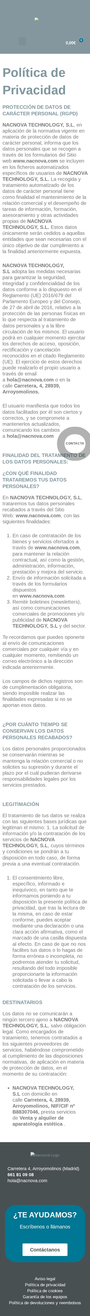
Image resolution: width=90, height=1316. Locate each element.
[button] (22, 41)
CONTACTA (75, 443)
